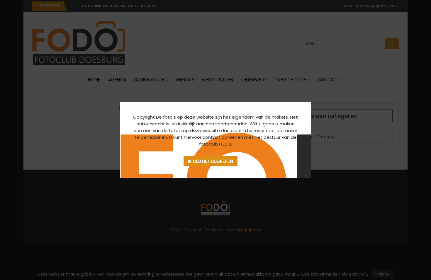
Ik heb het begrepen (210, 161)
